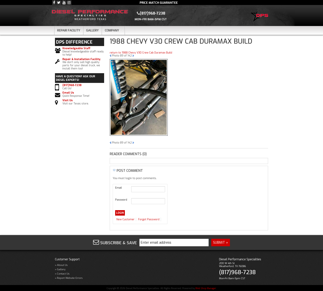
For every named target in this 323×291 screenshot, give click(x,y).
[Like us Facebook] (54, 2)
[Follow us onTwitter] (58, 2)
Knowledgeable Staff (76, 48)
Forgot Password (148, 219)
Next (133, 55)
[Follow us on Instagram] (69, 2)
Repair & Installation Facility (81, 59)
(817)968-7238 (71, 85)
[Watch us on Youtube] (64, 2)
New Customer (125, 219)
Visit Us (67, 100)
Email (118, 188)
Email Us (68, 93)
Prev (110, 55)
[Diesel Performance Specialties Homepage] (260, 16)
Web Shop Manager (205, 288)
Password (121, 200)
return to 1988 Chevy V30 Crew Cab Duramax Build (141, 52)
